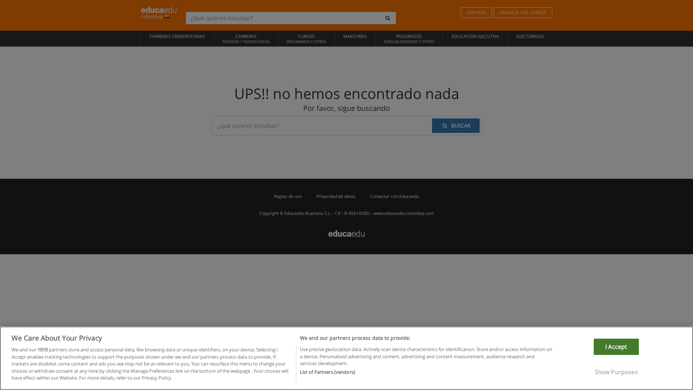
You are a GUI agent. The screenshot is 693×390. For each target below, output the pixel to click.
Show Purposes (616, 372)
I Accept (616, 347)
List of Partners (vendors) (327, 372)
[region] (346, 358)
